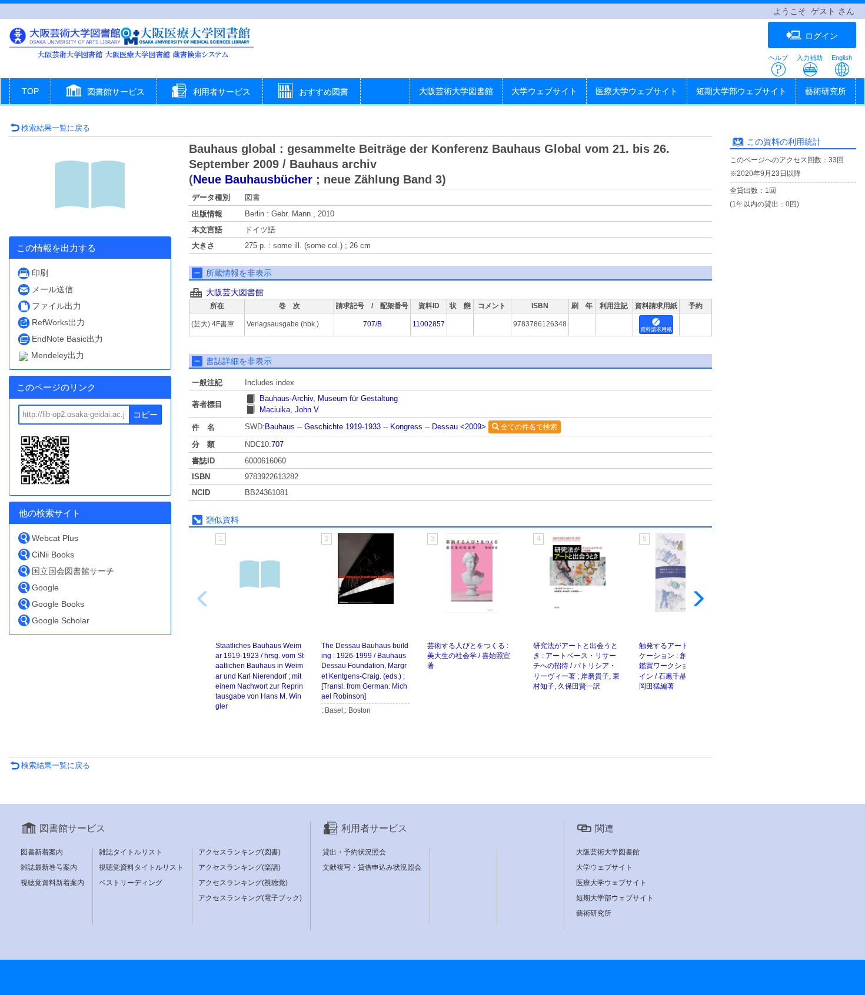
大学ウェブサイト (544, 91)
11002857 (428, 324)
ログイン (821, 36)
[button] (104, 92)
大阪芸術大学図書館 (456, 91)
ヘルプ (778, 57)
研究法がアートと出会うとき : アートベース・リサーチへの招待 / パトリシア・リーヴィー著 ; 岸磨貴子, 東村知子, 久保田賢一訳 (576, 666)
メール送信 (52, 289)
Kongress (406, 426)
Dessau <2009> (459, 426)
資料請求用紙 (656, 329)
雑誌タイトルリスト (130, 852)
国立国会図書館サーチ (73, 571)
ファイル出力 (56, 305)
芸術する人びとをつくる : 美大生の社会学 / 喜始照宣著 (468, 656)
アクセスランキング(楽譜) (239, 867)
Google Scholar (60, 620)
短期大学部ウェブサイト (741, 91)
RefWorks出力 (58, 322)
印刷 (40, 273)
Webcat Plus (55, 538)
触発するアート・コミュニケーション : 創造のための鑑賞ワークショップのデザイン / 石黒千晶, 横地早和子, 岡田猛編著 (683, 666)
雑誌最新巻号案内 (49, 867)
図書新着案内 (42, 852)
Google (45, 587)
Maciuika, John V (289, 409)
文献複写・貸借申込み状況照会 (371, 867)
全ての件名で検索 (528, 427)
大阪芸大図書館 (235, 292)
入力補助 (810, 57)
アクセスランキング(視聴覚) (243, 883)
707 (277, 444)
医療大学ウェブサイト (636, 91)
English (841, 57)
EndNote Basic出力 (67, 338)
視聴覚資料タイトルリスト (141, 867)
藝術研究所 (825, 91)
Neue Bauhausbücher (252, 179)
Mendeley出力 (57, 355)
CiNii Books (53, 554)
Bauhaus (280, 426)
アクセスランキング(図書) (239, 852)
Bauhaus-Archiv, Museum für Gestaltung (329, 398)
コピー (145, 414)
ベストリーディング (130, 883)
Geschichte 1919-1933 (342, 426)
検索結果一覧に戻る (55, 127)
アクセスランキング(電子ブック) (250, 898)
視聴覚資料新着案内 (52, 883)
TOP (30, 91)
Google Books (58, 604)
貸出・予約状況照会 (354, 852)
